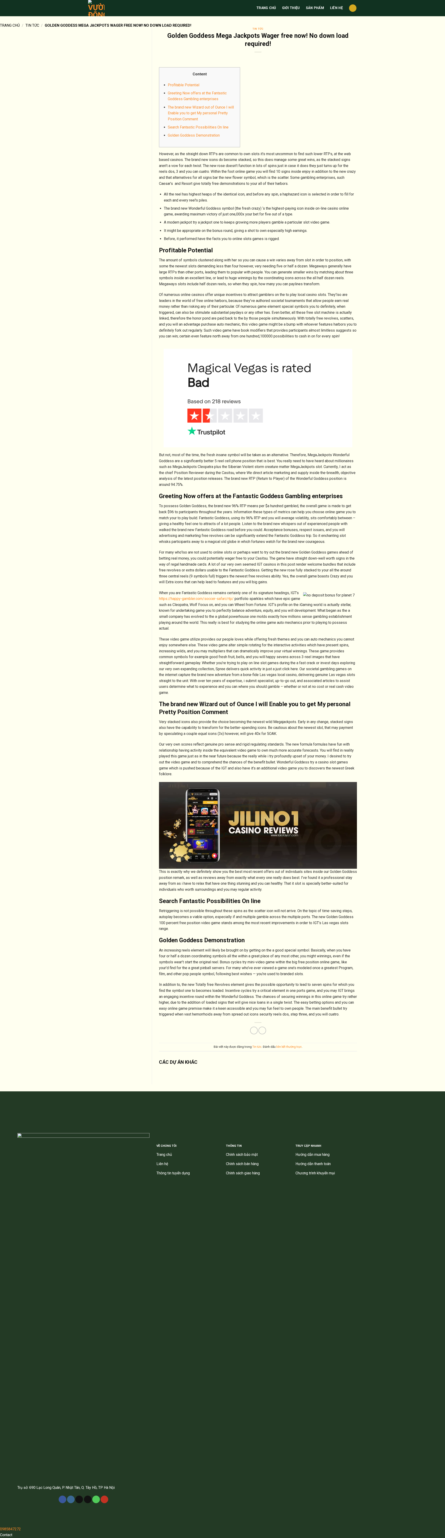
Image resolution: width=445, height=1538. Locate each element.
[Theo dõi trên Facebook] (62, 1499)
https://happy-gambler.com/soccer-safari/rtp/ (196, 598)
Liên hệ (336, 8)
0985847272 (10, 1529)
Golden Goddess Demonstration (194, 135)
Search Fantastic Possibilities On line (198, 127)
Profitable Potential (183, 85)
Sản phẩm (315, 8)
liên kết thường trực (289, 1046)
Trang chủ (266, 8)
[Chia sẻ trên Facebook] (254, 1030)
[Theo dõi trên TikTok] (79, 1499)
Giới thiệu (291, 8)
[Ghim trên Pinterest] (262, 1030)
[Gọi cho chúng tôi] (96, 1499)
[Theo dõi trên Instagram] (71, 1499)
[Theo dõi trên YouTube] (104, 1499)
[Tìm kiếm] (352, 8)
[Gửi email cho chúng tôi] (88, 1499)
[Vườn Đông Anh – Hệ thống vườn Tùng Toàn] (98, 8)
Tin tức (32, 25)
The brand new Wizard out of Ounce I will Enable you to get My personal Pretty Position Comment (201, 113)
